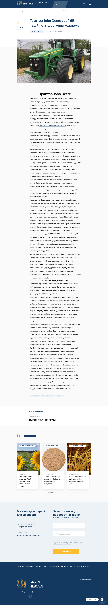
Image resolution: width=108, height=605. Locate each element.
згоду (75, 540)
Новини (79, 566)
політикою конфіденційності (62, 544)
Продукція (29, 566)
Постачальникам (53, 566)
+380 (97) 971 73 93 (43, 3)
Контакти (86, 566)
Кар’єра (72, 566)
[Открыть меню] (90, 4)
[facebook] (30, 597)
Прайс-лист (21, 566)
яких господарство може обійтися (52, 125)
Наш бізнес (64, 566)
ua (84, 3)
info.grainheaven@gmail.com (30, 592)
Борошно (38, 566)
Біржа (45, 566)
